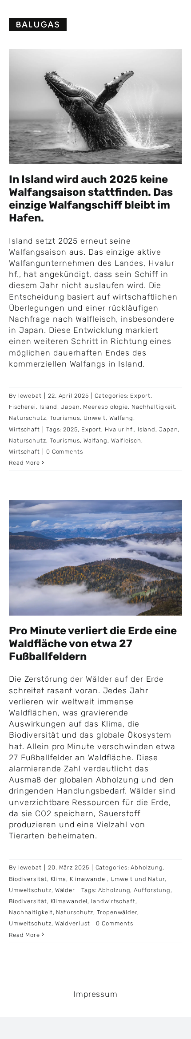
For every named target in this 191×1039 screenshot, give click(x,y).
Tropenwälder (117, 912)
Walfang (121, 418)
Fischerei (22, 406)
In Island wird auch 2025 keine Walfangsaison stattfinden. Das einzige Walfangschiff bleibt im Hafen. (91, 198)
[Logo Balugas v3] (38, 22)
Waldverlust (72, 923)
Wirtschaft (24, 429)
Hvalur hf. (119, 429)
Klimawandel (88, 879)
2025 (70, 429)
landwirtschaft (113, 901)
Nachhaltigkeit (153, 406)
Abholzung (147, 867)
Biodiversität (28, 879)
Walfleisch (126, 440)
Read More (24, 462)
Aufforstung (152, 890)
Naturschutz (27, 418)
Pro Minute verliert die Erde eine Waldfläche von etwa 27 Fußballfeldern (93, 643)
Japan (70, 406)
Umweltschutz (30, 890)
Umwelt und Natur (138, 879)
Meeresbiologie (105, 406)
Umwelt (95, 418)
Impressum (95, 994)
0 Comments (64, 451)
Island (48, 406)
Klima (59, 879)
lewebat (30, 395)
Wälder (65, 890)
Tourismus (65, 418)
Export (140, 395)
